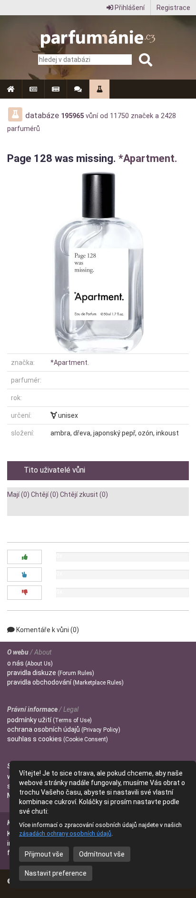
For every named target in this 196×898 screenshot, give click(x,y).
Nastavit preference (56, 873)
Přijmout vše (44, 854)
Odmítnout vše (102, 854)
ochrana (63, 729)
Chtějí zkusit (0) (84, 494)
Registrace (173, 7)
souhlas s (57, 739)
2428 (168, 116)
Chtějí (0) (45, 494)
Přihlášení (129, 7)
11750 (119, 116)
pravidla (50, 672)
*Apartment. (147, 158)
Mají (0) (18, 494)
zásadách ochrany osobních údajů (65, 833)
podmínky (49, 720)
